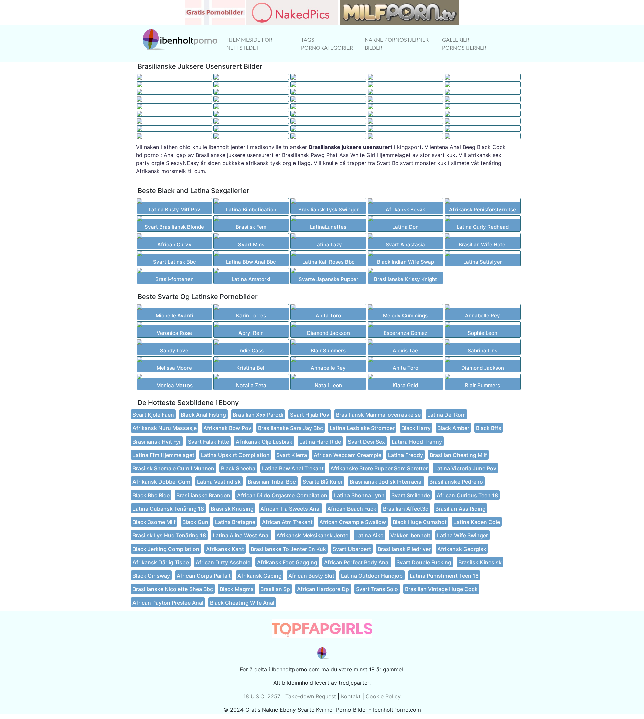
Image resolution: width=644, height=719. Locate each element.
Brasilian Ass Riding (460, 508)
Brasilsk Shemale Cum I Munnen (173, 468)
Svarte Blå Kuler (323, 481)
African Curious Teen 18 (467, 495)
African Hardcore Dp (323, 589)
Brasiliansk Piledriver (404, 549)
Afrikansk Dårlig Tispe (160, 562)
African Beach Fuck (351, 508)
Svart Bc (387, 163)
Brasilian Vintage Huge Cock (441, 589)
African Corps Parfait (204, 575)
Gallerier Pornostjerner (464, 44)
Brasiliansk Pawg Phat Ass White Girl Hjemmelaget (346, 155)
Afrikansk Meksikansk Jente (312, 535)
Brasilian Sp (275, 589)
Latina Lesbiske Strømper (362, 428)
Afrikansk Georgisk (461, 549)
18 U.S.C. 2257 (261, 696)
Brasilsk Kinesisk (480, 562)
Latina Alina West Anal (241, 535)
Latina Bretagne (235, 522)
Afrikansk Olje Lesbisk (264, 441)
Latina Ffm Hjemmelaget (163, 455)
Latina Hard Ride (320, 441)
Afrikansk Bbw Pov (227, 428)
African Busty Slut (311, 575)
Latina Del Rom (446, 414)
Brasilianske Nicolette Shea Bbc (172, 589)
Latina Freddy (405, 455)
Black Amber (453, 428)
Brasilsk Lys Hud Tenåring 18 (169, 535)
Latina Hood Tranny (417, 441)
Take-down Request (310, 696)
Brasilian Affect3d (406, 508)
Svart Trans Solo (377, 589)
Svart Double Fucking (423, 562)
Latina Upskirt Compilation (235, 455)
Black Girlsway (151, 575)
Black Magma (237, 589)
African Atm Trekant (287, 522)
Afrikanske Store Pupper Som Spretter (379, 468)
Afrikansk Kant (225, 549)
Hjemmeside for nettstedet (249, 44)
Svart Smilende (410, 495)
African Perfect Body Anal (357, 562)
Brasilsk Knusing (232, 508)
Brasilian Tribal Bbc (272, 481)
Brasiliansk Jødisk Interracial (386, 481)
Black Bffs (488, 428)
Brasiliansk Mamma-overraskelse (378, 414)
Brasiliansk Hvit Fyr (156, 441)
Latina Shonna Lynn (359, 495)
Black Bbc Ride (151, 495)
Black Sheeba (238, 468)
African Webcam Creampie (347, 455)
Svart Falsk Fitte (208, 441)
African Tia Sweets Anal (290, 508)
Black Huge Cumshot (420, 522)
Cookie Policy (383, 696)
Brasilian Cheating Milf (458, 455)
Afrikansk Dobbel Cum (161, 481)
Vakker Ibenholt (410, 535)
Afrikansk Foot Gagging (287, 562)
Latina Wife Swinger (462, 535)
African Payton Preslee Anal (167, 602)
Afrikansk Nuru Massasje (164, 428)
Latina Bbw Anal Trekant (293, 468)
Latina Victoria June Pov (465, 468)
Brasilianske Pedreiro (456, 481)
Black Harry (416, 428)
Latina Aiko (369, 535)
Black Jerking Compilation (165, 549)
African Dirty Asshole (223, 562)
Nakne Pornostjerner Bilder (397, 44)
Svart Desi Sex (366, 441)
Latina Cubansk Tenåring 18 (168, 508)
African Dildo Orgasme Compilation (282, 495)
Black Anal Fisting (203, 414)
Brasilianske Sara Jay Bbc (290, 428)
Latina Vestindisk (219, 481)
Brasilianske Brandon (203, 495)
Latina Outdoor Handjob (372, 575)
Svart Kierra (291, 455)
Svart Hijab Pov (309, 414)
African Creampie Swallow (352, 522)
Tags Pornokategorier (327, 44)
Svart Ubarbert (352, 549)
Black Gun (195, 522)
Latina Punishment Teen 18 (444, 575)
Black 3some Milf (154, 522)
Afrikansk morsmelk (161, 171)
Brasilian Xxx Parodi (258, 414)
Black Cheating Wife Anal (242, 602)
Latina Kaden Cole (476, 522)
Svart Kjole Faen (153, 414)
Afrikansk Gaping (259, 575)
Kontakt (351, 696)
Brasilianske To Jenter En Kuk (288, 549)
